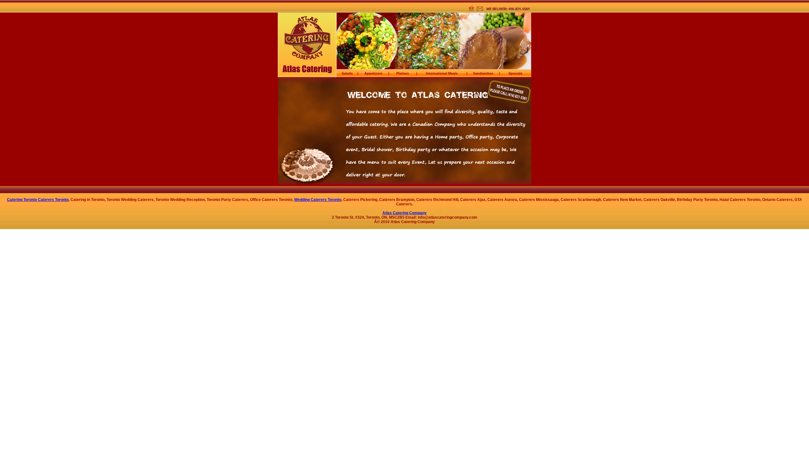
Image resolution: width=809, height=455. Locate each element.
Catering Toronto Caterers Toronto (38, 199)
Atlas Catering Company (404, 213)
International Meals (442, 73)
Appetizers (373, 73)
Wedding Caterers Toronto (317, 199)
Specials (515, 73)
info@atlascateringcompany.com (447, 217)
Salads (347, 73)
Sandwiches (483, 73)
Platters (402, 73)
